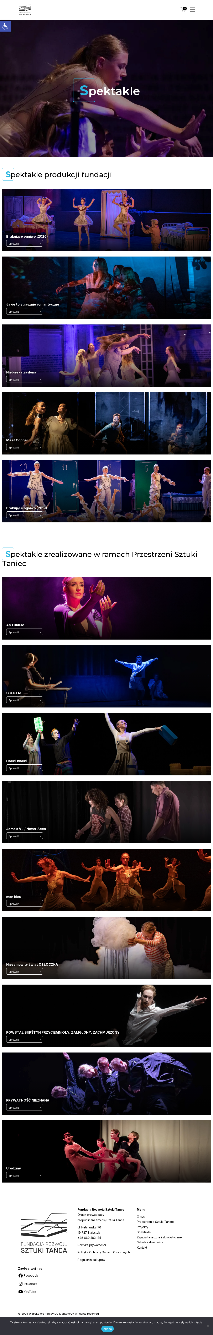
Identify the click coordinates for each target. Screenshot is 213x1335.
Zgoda (107, 1328)
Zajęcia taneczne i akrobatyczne (159, 1237)
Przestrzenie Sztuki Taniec (155, 1221)
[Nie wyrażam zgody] (208, 1326)
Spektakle (144, 1232)
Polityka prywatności (92, 1245)
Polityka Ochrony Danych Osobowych (104, 1252)
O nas (141, 1216)
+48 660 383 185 (89, 1237)
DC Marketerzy (64, 1313)
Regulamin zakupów (91, 1259)
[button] (5, 26)
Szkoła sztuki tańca (150, 1242)
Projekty (142, 1227)
